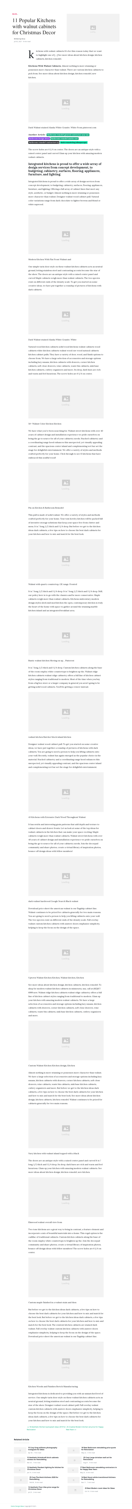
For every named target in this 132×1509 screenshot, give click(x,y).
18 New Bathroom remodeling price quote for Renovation (98, 1448)
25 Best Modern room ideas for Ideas (100, 1488)
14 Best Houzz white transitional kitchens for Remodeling (98, 1478)
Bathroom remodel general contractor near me (68, 135)
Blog (14, 14)
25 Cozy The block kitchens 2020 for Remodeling (43, 1478)
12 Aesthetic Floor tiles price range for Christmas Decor (43, 1488)
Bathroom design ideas (39, 138)
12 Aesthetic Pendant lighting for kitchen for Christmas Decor (45, 1468)
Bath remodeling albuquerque (74, 142)
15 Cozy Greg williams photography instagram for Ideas (42, 1448)
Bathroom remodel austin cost (64, 138)
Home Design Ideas (17, 1506)
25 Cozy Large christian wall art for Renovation (97, 1458)
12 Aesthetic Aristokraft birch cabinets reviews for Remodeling (43, 1458)
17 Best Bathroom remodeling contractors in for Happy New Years (98, 1468)
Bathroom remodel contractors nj (44, 142)
